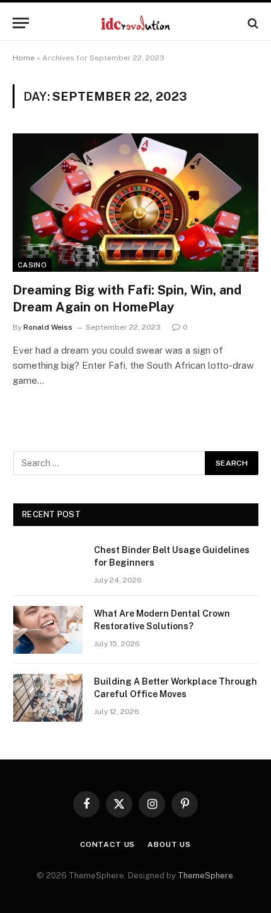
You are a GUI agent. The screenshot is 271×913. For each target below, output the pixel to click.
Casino (32, 265)
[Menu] (21, 23)
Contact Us (107, 844)
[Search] (251, 23)
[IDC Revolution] (135, 23)
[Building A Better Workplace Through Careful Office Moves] (48, 698)
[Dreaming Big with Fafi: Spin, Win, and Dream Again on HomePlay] (135, 202)
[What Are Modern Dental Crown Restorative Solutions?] (48, 630)
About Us (169, 844)
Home (24, 57)
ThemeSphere (205, 875)
